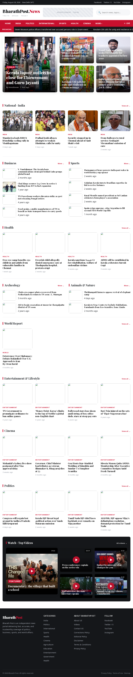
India (18, 23)
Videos (77, 624)
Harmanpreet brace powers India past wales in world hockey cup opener (106, 171)
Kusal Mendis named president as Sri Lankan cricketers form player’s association (105, 196)
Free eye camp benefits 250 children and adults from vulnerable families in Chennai (16, 264)
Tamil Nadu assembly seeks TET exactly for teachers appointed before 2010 (113, 54)
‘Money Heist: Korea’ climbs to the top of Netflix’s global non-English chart (49, 413)
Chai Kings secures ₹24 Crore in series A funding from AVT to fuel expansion (37, 184)
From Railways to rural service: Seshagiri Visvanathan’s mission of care (113, 141)
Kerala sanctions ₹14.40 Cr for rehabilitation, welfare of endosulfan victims (82, 263)
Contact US (79, 628)
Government (49, 656)
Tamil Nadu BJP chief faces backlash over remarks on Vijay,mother (82, 521)
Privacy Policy (80, 648)
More (98, 23)
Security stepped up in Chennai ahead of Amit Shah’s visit (79, 140)
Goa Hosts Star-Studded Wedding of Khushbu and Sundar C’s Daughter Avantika (81, 467)
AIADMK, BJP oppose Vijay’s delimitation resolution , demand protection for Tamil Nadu (115, 522)
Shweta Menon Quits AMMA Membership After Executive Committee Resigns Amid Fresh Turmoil (115, 467)
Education (48, 648)
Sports (62, 23)
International (46, 23)
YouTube (117, 2)
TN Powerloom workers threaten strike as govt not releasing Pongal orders (40, 197)
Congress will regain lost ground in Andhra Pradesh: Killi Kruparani (16, 521)
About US (78, 620)
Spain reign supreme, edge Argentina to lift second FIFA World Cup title (104, 209)
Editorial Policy (80, 636)
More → (61, 163)
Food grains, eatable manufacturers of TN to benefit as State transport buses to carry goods (40, 210)
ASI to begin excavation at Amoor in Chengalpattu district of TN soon (41, 306)
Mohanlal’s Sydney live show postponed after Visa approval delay (17, 466)
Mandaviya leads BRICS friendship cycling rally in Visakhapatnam (16, 140)
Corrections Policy (81, 632)
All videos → (122, 543)
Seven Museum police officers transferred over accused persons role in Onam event (43, 29)
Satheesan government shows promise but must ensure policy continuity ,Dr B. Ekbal (112, 83)
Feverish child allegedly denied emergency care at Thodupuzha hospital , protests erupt (48, 264)
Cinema (87, 23)
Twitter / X (108, 2)
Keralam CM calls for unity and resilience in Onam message (74, 84)
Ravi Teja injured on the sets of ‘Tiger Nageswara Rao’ (115, 412)
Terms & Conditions (82, 644)
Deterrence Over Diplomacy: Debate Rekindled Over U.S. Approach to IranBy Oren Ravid (17, 360)
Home (8, 23)
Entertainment (50, 652)
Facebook (98, 2)
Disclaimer (78, 640)
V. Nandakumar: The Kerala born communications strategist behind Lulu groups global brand (40, 171)
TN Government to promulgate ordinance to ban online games (15, 413)
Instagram (126, 2)
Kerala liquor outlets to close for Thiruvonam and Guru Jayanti (28, 77)
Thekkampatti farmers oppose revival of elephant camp (107, 293)
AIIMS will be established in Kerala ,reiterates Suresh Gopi (115, 263)
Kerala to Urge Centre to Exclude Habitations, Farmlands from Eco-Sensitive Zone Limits (105, 306)
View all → (126, 106)
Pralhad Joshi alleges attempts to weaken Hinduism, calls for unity (47, 140)
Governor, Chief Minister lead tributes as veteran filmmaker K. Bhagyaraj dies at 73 (49, 467)
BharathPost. (21, 12)
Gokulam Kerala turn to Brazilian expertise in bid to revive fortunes (105, 183)
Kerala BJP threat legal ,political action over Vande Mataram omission (49, 521)
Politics (30, 23)
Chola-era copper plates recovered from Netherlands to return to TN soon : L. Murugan (40, 293)
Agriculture (48, 644)
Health (74, 23)
